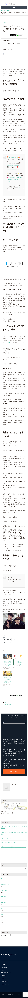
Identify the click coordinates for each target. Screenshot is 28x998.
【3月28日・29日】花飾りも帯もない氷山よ (18, 663)
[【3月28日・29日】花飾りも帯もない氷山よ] (17, 656)
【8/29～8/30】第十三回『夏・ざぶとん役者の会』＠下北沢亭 (14, 827)
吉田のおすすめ (5, 884)
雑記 (2, 920)
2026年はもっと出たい (6, 838)
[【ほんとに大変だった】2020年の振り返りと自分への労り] (7, 673)
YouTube (4, 970)
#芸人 (21, 177)
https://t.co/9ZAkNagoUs (13, 169)
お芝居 (6, 704)
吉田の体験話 (4, 890)
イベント (3, 878)
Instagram (4, 967)
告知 (2, 908)
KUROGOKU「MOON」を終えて (9, 842)
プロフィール (5, 984)
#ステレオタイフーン (14, 177)
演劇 (5, 702)
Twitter (3, 964)
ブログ (3, 978)
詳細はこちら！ (14, 771)
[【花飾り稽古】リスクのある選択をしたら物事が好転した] (7, 656)
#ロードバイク (11, 179)
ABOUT (4, 975)
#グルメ (9, 181)
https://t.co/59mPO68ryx (13, 165)
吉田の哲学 (3, 896)
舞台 (9, 704)
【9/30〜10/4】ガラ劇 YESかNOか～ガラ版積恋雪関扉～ (14, 833)
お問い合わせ (5, 981)
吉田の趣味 (3, 902)
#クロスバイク (19, 179)
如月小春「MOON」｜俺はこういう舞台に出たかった (13, 847)
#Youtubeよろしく (13, 157)
